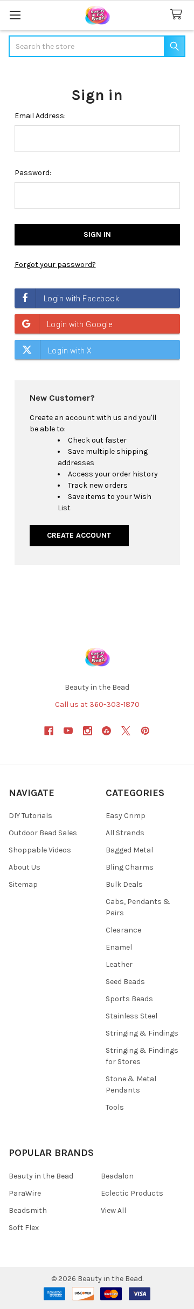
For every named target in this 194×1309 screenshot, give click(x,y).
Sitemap (23, 884)
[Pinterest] (145, 730)
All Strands (125, 832)
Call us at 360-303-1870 (97, 704)
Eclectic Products (132, 1193)
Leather (119, 964)
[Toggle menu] (15, 15)
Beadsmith (28, 1210)
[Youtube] (68, 730)
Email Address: (40, 115)
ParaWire (25, 1193)
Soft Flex (24, 1227)
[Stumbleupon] (106, 730)
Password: (33, 172)
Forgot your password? (55, 264)
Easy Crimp (126, 815)
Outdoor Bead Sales (43, 832)
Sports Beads (129, 998)
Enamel (119, 947)
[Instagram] (87, 730)
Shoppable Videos (40, 850)
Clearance (123, 930)
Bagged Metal (129, 850)
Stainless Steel (131, 1016)
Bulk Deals (124, 884)
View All (113, 1210)
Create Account (79, 535)
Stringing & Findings (142, 1033)
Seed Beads (125, 981)
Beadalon (117, 1176)
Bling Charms (130, 867)
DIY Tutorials (30, 815)
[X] (125, 730)
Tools (115, 1107)
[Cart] (178, 14)
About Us (24, 867)
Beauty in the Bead (41, 1176)
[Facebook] (48, 730)
